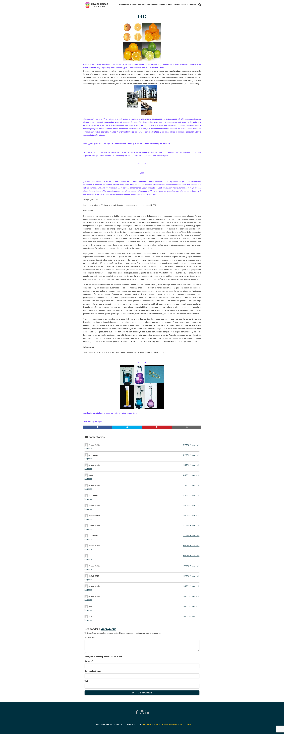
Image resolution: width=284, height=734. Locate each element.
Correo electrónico (94, 671)
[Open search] (199, 4)
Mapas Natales (174, 5)
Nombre (89, 661)
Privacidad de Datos (151, 724)
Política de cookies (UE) (172, 724)
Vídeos (183, 5)
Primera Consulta (137, 5)
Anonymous (108, 629)
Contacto (192, 5)
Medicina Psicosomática (156, 5)
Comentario (90, 637)
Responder (88, 449)
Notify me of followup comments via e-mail (103, 657)
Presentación (124, 5)
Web (86, 681)
